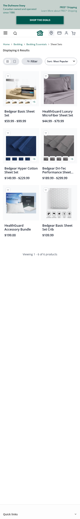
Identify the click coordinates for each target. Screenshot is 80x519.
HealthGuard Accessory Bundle (17, 227)
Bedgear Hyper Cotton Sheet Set (21, 170)
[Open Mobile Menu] (5, 33)
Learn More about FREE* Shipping (59, 10)
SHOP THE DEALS (40, 20)
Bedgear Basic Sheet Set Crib (57, 227)
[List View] (14, 61)
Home (6, 44)
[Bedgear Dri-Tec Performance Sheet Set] (59, 147)
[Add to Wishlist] (8, 76)
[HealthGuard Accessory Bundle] (21, 204)
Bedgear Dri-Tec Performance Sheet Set (56, 170)
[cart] (73, 33)
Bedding (18, 44)
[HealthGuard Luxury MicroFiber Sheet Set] (59, 90)
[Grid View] (7, 61)
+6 (34, 101)
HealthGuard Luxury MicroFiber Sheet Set (57, 113)
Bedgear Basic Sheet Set (19, 113)
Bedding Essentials (36, 44)
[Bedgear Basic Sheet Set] (21, 90)
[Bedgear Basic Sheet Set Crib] (59, 204)
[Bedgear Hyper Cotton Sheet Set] (21, 147)
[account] (66, 33)
